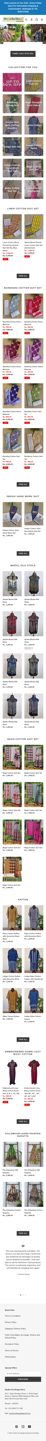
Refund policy (10, 1357)
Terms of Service (12, 1350)
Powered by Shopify (32, 1433)
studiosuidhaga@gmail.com (20, 1413)
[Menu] (41, 19)
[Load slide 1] (20, 1295)
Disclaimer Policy (12, 1344)
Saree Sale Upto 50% (23, 54)
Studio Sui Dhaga (19, 1433)
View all (23, 276)
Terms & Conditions (13, 1316)
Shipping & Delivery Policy (15, 1329)
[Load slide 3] (25, 1295)
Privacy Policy (10, 1322)
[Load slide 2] (23, 1295)
